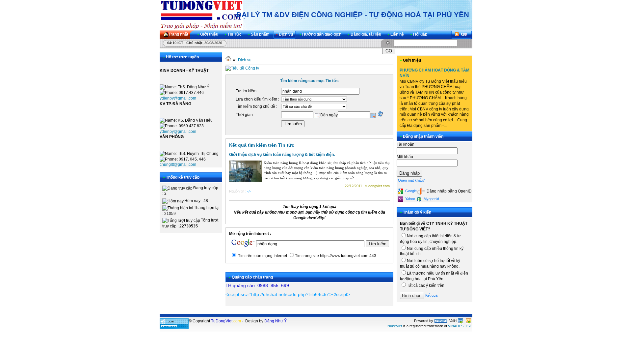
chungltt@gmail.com (178, 164)
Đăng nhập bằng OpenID (449, 191)
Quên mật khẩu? (411, 180)
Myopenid (431, 199)
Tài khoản (405, 144)
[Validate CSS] (468, 321)
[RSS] (461, 34)
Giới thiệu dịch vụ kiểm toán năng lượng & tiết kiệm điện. (282, 154)
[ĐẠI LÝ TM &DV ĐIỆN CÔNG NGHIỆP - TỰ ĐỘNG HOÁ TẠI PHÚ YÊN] (201, 15)
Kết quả (431, 295)
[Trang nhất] (228, 60)
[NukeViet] (440, 321)
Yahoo (409, 199)
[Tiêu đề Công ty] (242, 68)
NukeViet (394, 326)
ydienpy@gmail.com (178, 98)
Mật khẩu (405, 157)
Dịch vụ (244, 60)
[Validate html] (460, 321)
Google (410, 191)
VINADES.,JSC (460, 326)
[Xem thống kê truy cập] (174, 327)
